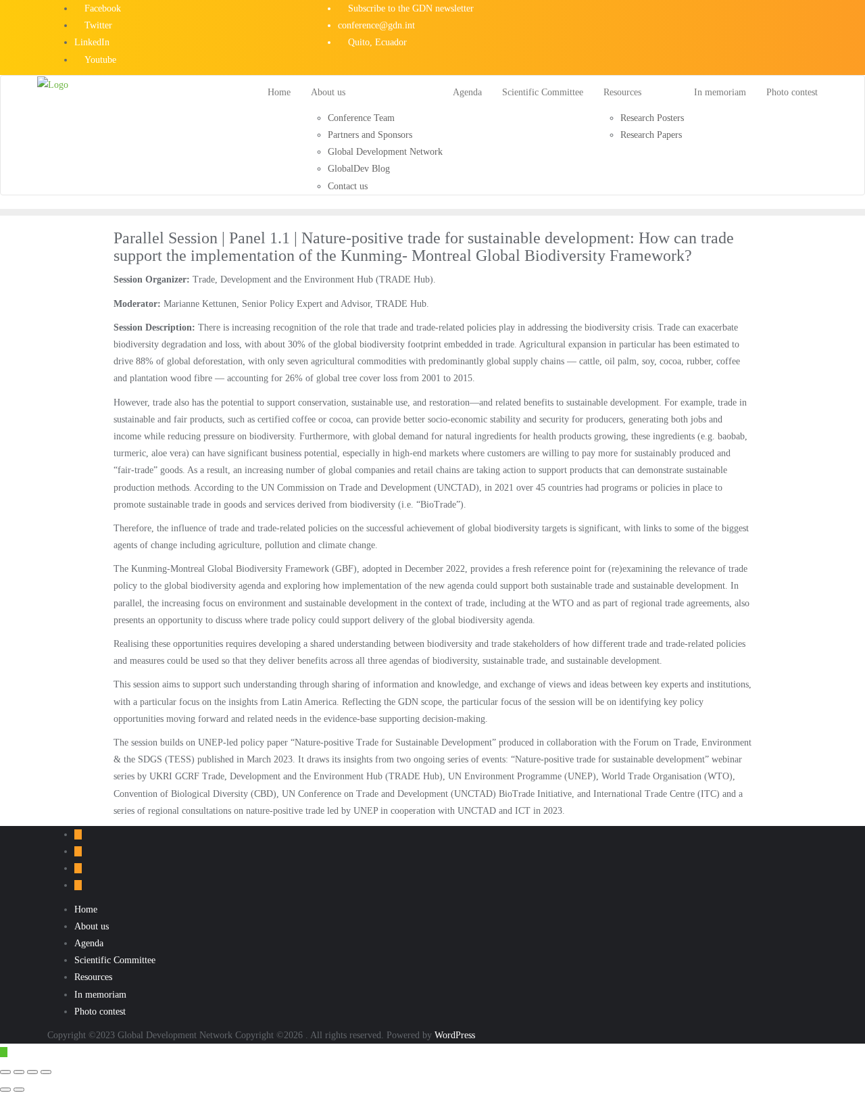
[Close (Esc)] (46, 1072)
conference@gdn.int (376, 25)
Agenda (88, 943)
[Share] (32, 1072)
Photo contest (100, 1011)
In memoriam (100, 995)
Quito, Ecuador (376, 42)
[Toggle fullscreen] (19, 1072)
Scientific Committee (114, 960)
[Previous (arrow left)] (5, 1090)
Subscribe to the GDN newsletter (409, 8)
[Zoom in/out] (5, 1072)
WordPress (455, 1035)
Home (85, 909)
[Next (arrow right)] (19, 1090)
